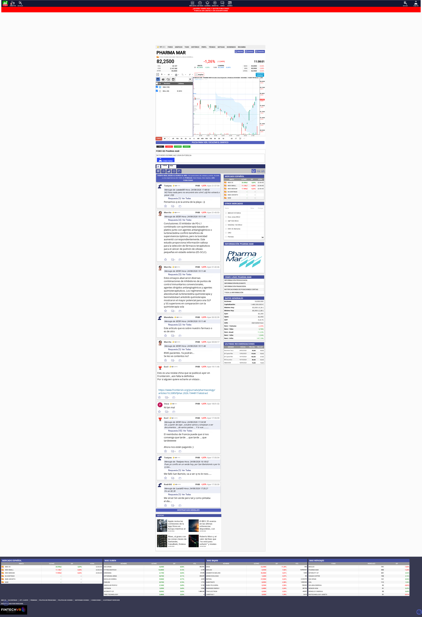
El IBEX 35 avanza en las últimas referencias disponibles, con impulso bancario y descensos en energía (208, 529)
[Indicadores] (158, 79)
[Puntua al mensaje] (167, 206)
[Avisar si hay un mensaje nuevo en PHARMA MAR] (253, 171)
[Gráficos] (163, 79)
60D (202, 138)
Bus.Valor (20, 5)
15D (210, 138)
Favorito (261, 51)
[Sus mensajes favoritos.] (179, 171)
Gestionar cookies (82, 600)
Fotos (174, 171)
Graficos (168, 171)
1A (190, 138)
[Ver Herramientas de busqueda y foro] (158, 166)
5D (215, 138)
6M (198, 138)
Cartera (250, 51)
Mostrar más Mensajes (188, 510)
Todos (165, 165)
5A (181, 138)
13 (175, 451)
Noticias (158, 171)
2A (186, 138)
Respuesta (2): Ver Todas (179, 325)
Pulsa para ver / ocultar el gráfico (210, 142)
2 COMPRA (178, 146)
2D (219, 138)
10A (177, 138)
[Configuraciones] (168, 79)
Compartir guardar (260, 74)
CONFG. (158, 138)
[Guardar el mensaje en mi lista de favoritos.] (181, 206)
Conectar (415, 5)
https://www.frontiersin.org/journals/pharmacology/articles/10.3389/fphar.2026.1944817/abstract (186, 391)
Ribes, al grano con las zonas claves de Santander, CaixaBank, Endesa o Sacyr (177, 541)
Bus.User (405, 5)
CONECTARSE (167, 161)
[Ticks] (173, 79)
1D (223, 138)
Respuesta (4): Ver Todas (179, 220)
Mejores (163, 171)
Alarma (240, 51)
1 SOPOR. (169, 146)
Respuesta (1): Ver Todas (179, 198)
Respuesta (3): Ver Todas (179, 274)
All (173, 138)
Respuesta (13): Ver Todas (180, 431)
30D (206, 138)
